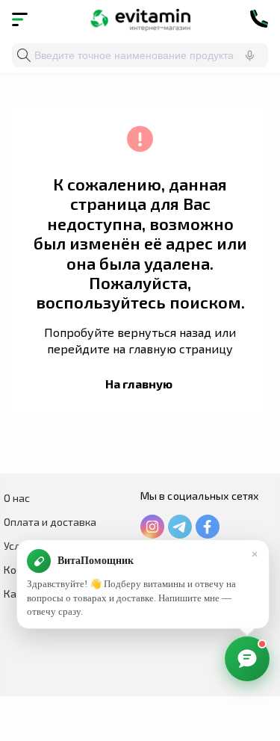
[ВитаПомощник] (247, 658)
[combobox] (140, 55)
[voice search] (249, 55)
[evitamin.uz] (140, 18)
